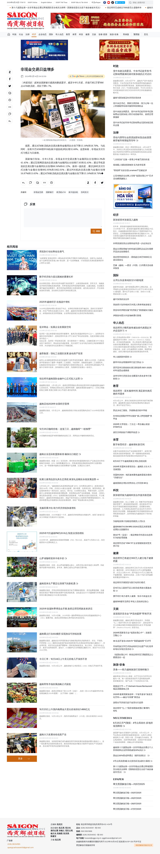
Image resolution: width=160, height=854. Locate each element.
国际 (51, 34)
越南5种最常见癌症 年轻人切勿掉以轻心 (131, 601)
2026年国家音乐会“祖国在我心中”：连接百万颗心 (132, 634)
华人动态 (60, 34)
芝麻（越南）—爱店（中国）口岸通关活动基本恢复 (133, 266)
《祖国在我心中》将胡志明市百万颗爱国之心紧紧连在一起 (133, 656)
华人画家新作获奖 (121, 357)
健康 (88, 34)
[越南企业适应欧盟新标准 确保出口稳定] (22, 463)
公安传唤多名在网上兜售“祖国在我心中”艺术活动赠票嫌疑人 (133, 177)
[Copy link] (10, 107)
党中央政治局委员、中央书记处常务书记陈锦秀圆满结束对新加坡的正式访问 (132, 72)
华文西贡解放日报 (25, 20)
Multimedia (122, 718)
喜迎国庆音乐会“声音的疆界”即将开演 (132, 613)
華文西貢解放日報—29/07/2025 (127, 798)
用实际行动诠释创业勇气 (51, 251)
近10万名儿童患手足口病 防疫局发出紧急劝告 (132, 589)
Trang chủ (9, 34)
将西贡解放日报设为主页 (144, 845)
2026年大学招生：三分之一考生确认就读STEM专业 (131, 425)
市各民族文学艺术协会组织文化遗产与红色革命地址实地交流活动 (133, 647)
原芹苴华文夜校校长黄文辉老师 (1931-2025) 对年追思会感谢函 (132, 369)
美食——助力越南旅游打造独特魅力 (131, 669)
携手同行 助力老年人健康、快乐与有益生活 (132, 596)
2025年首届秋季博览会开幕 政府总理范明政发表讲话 (65, 608)
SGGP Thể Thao (61, 2)
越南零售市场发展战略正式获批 (55, 684)
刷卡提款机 (73, 192)
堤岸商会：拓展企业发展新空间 (55, 327)
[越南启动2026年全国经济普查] (22, 412)
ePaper (118, 779)
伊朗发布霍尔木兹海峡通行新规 (127, 315)
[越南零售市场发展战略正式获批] (22, 693)
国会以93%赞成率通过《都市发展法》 (130, 755)
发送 (98, 231)
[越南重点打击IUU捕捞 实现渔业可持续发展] (22, 642)
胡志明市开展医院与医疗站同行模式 (129, 582)
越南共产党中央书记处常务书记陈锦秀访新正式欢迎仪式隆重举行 (128, 7)
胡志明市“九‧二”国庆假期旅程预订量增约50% (131, 709)
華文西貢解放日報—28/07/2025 (127, 803)
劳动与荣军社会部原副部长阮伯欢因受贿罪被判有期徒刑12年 (132, 139)
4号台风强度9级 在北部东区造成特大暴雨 (131, 761)
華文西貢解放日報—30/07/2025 (127, 793)
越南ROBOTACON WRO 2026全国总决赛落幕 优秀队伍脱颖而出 (132, 528)
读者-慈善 (102, 34)
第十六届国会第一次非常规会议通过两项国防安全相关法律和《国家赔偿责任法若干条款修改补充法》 (133, 769)
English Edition (46, 2)
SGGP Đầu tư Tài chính (79, 2)
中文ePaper (96, 2)
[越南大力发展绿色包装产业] (22, 743)
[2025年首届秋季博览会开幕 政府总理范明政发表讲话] (22, 617)
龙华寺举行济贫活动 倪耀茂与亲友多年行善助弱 (132, 377)
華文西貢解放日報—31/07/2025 (129, 784)
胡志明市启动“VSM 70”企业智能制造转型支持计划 (132, 544)
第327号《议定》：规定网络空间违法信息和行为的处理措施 (132, 536)
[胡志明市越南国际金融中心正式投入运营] (22, 387)
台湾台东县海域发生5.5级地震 (128, 280)
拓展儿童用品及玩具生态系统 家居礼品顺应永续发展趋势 (68, 479)
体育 (74, 34)
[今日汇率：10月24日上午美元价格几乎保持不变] (22, 668)
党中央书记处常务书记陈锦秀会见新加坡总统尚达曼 (133, 123)
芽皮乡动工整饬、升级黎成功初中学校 (130, 410)
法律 (28, 34)
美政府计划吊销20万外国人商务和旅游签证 (132, 304)
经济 (34, 34)
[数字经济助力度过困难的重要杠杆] (22, 285)
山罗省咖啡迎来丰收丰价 (52, 558)
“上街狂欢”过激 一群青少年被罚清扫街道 (131, 159)
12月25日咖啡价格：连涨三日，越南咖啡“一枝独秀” (65, 429)
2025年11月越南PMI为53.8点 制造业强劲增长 (61, 533)
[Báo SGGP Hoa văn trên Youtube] (108, 2)
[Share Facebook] (10, 79)
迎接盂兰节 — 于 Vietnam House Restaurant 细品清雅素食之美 (132, 687)
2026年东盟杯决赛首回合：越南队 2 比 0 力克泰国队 (132, 467)
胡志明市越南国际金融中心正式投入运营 (59, 378)
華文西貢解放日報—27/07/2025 (127, 809)
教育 (68, 34)
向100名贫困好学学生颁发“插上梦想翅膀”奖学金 (132, 417)
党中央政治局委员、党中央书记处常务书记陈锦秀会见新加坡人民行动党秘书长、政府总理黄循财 (133, 114)
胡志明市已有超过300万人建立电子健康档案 (133, 559)
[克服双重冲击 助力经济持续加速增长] (22, 517)
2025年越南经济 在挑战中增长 (54, 302)
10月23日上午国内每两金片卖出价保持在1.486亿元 (64, 709)
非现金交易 (38, 192)
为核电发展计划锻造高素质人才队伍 (129, 521)
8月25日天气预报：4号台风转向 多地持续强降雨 (133, 724)
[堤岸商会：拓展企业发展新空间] (22, 336)
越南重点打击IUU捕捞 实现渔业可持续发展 (60, 633)
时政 (14, 34)
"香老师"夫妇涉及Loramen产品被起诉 (130, 170)
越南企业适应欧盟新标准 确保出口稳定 (59, 454)
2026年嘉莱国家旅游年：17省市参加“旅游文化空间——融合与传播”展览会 (132, 695)
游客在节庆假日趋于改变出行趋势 (128, 702)
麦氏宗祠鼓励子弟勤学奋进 (125, 432)
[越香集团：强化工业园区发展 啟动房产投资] (22, 362)
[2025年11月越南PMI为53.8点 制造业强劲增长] (22, 542)
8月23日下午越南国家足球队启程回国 (129, 461)
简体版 (126, 34)
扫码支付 (84, 192)
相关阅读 (12, 246)
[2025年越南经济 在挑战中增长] (22, 310)
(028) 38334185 (14, 844)
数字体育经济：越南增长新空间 (129, 444)
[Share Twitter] (10, 86)
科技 (81, 34)
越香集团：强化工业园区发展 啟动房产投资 (61, 353)
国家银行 (50, 192)
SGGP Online (32, 2)
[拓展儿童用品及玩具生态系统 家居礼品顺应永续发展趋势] (22, 488)
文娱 (94, 34)
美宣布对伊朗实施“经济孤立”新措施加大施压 (133, 310)
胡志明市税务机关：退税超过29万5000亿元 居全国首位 (132, 258)
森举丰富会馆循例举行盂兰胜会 (127, 362)
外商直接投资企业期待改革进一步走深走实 (132, 243)
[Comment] (10, 114)
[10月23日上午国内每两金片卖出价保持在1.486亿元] (22, 718)
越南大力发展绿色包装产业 (52, 734)
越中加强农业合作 (121, 299)
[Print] (10, 100)
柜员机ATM (61, 192)
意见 (146, 34)
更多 (20, 758)
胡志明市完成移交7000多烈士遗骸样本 (76, 7)
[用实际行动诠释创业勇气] (22, 260)
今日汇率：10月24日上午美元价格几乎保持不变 (63, 659)
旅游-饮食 (114, 34)
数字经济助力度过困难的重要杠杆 (56, 276)
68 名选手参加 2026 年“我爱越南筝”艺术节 (132, 641)
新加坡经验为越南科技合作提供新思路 (132, 495)
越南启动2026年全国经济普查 (54, 403)
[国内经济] (10, 121)
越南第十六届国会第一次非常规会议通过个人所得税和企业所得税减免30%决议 (133, 748)
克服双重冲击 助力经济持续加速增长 (57, 508)
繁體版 (137, 34)
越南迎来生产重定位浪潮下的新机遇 (57, 583)
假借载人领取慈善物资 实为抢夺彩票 (129, 165)
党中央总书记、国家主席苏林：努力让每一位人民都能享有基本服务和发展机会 (133, 104)
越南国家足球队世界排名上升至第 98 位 (130, 483)
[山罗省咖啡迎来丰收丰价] (22, 567)
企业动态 (42, 34)
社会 (21, 34)
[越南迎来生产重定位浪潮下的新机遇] (22, 592)
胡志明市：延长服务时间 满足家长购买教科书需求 (132, 392)
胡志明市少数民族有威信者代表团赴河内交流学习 (132, 329)
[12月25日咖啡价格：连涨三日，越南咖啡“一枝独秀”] (22, 438)
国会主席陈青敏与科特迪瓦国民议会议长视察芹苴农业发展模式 (133, 250)
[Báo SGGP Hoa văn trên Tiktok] (112, 2)
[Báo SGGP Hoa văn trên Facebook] (104, 2)
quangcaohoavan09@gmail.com (21, 847)
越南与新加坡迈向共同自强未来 (127, 98)
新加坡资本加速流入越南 (125, 219)
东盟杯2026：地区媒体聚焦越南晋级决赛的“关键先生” (132, 476)
